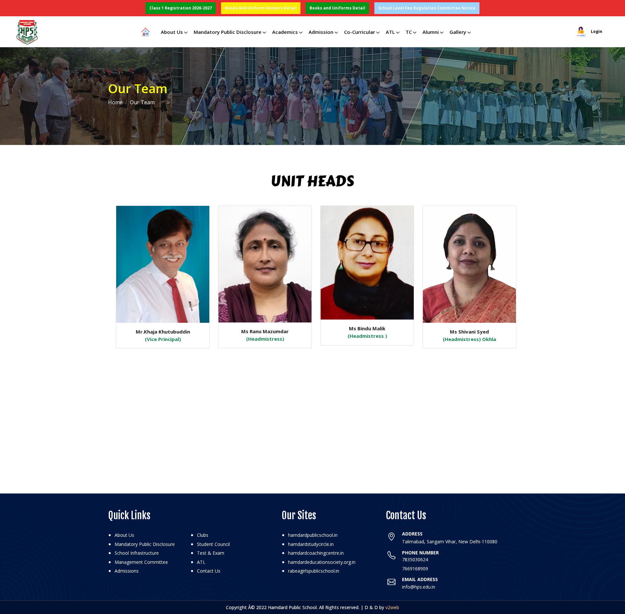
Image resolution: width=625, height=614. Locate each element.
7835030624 (415, 559)
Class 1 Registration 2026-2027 (180, 8)
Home (115, 102)
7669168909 (415, 568)
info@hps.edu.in (418, 587)
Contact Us (208, 571)
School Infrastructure (137, 553)
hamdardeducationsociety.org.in (321, 562)
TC (409, 32)
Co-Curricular (359, 32)
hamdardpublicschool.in (313, 535)
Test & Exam (210, 553)
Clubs (202, 535)
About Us (172, 32)
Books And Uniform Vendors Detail (261, 8)
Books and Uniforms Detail (337, 8)
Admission (321, 32)
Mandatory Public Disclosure (227, 32)
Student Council (213, 544)
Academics (285, 32)
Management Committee (141, 562)
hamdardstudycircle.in (311, 544)
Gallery (458, 32)
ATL (390, 32)
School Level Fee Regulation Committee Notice (427, 8)
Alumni (431, 32)
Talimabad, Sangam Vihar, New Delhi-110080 (449, 541)
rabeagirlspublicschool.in (313, 571)
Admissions (127, 571)
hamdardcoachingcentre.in (316, 553)
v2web (392, 607)
